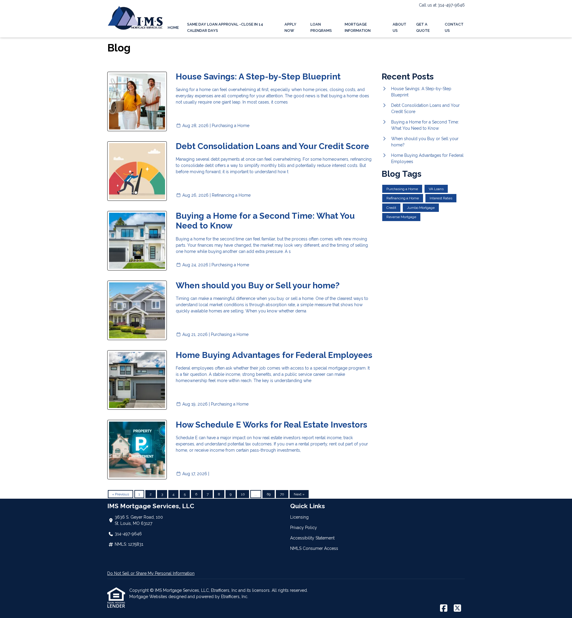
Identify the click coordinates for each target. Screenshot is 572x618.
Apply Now (290, 27)
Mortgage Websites (148, 596)
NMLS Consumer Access (314, 548)
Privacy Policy (303, 527)
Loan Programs (321, 27)
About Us (399, 27)
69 (269, 494)
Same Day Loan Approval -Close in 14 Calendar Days (225, 27)
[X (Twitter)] (457, 608)
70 (282, 494)
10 (243, 494)
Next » (299, 494)
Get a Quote (423, 27)
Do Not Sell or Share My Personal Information (151, 573)
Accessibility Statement (312, 538)
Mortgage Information (358, 27)
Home (173, 27)
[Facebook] (444, 608)
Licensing (299, 517)
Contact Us (454, 27)
